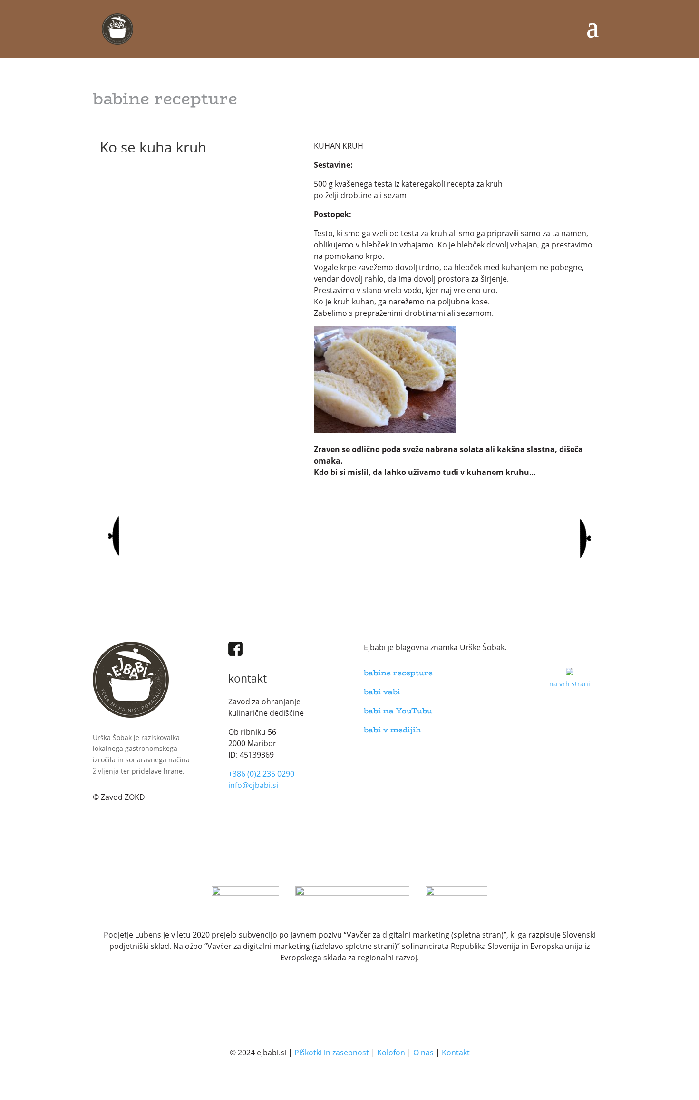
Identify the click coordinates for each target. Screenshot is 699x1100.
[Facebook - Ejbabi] (235, 653)
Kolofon (391, 1052)
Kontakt (456, 1052)
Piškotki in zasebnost (331, 1052)
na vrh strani (569, 683)
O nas (423, 1052)
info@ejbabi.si (253, 785)
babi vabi (382, 692)
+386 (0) (261, 773)
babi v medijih (392, 730)
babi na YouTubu (398, 711)
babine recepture (398, 673)
